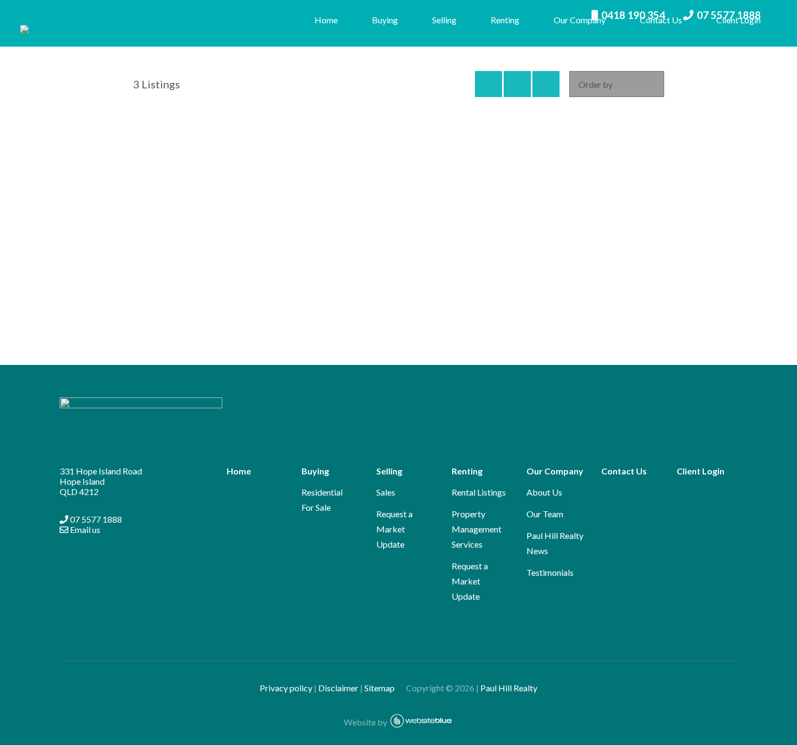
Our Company (580, 20)
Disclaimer (338, 688)
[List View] (546, 84)
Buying (385, 20)
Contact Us (661, 20)
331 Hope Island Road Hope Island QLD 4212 (101, 481)
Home (326, 20)
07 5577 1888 (95, 519)
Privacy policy (286, 688)
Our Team (544, 514)
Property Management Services (477, 529)
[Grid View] (517, 84)
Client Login (738, 20)
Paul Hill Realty (508, 688)
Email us (84, 529)
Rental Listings (479, 492)
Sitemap (384, 688)
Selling (444, 20)
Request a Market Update (394, 529)
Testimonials (550, 572)
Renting (505, 20)
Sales (385, 492)
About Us (544, 492)
